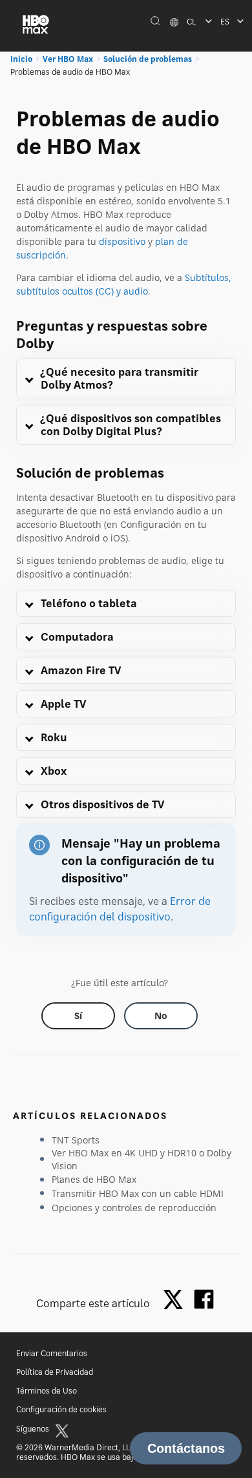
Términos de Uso (46, 1390)
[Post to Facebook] (204, 1299)
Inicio (21, 58)
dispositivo (122, 241)
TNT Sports (76, 1140)
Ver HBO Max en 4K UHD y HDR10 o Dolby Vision (141, 1159)
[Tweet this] (176, 1300)
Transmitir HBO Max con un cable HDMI (138, 1193)
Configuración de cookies (61, 1409)
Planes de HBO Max (94, 1179)
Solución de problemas (147, 58)
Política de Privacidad (54, 1371)
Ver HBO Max (68, 58)
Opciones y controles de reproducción (134, 1207)
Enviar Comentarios (51, 1353)
